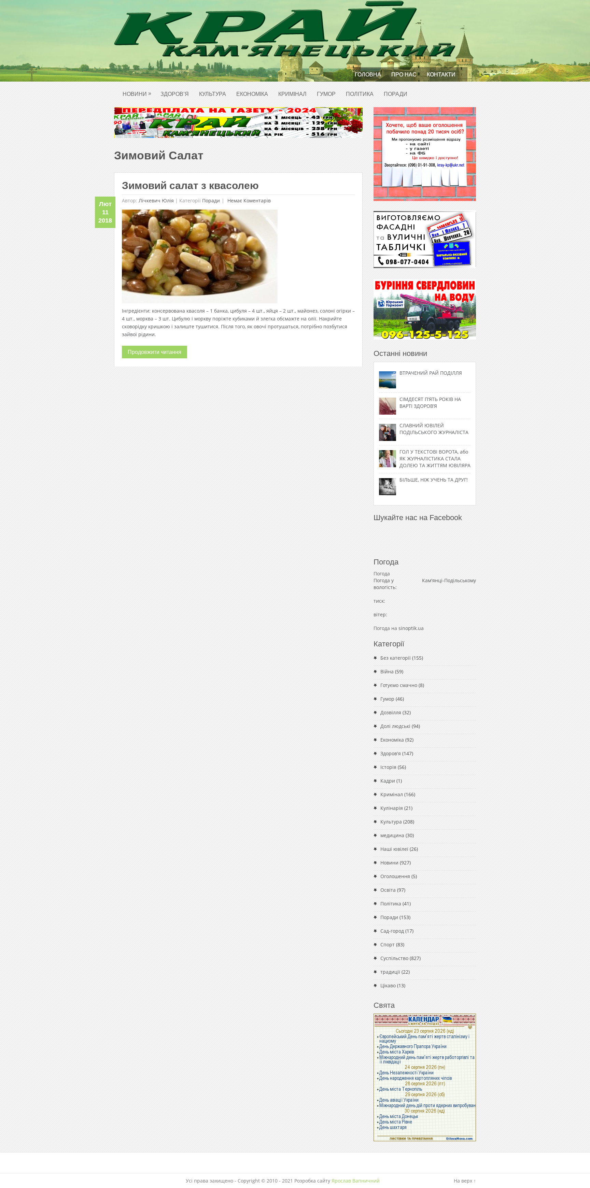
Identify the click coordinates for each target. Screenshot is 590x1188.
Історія (388, 767)
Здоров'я (390, 753)
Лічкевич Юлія (156, 200)
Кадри (387, 780)
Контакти (441, 74)
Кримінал (292, 94)
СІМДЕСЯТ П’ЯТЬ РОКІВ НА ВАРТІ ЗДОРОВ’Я (430, 402)
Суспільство (394, 958)
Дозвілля (390, 712)
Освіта (388, 890)
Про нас (404, 74)
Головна (368, 74)
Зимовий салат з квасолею (190, 185)
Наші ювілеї (394, 849)
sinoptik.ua (411, 628)
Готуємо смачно (398, 685)
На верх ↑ (465, 1180)
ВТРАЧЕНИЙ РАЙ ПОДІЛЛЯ (430, 373)
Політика (360, 94)
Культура (212, 94)
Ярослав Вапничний (356, 1180)
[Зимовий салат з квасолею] (200, 258)
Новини (137, 93)
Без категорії (395, 658)
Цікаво (388, 985)
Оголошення (395, 876)
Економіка (252, 94)
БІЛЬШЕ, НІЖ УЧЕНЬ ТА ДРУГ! (433, 479)
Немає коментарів (248, 200)
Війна (387, 671)
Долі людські (395, 726)
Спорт (387, 944)
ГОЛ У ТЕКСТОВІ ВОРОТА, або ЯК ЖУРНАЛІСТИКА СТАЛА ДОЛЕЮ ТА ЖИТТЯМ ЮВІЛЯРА (434, 458)
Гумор (326, 94)
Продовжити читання (154, 352)
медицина (392, 835)
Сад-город (392, 931)
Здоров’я (174, 94)
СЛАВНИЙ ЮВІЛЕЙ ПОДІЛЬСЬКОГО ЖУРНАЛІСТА (433, 428)
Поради (395, 94)
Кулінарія (391, 808)
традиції (390, 972)
